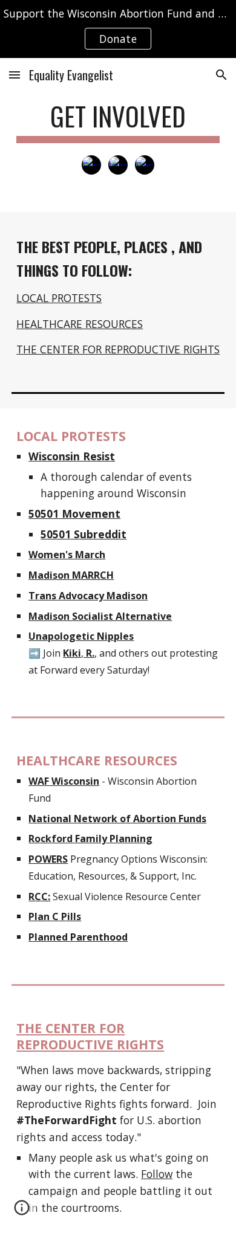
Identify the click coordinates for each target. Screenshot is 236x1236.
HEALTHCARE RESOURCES (79, 324)
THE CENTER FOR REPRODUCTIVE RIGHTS (118, 349)
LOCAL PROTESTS (59, 298)
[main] (118, 122)
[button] (14, 74)
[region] (118, 29)
